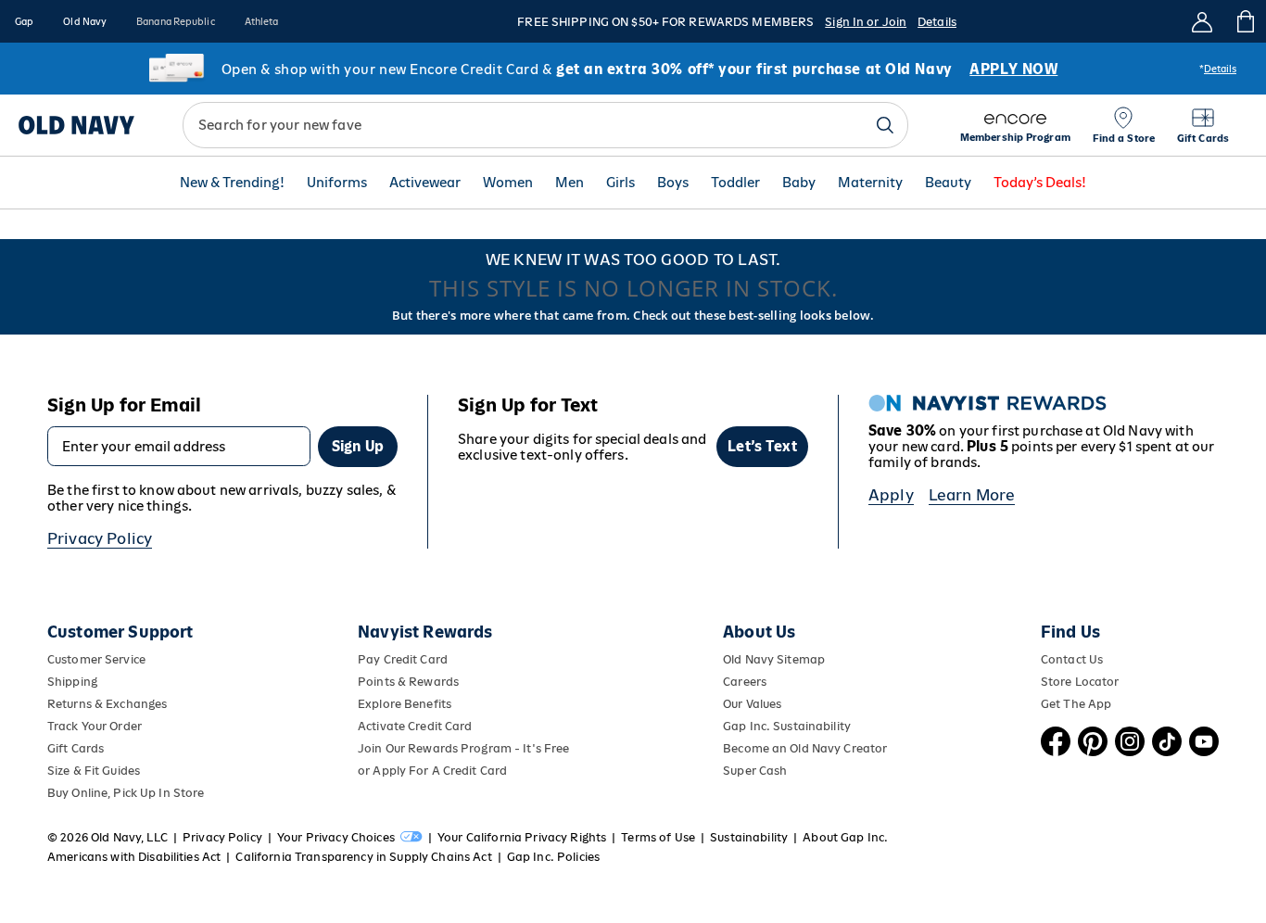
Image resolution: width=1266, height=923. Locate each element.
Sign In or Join (865, 22)
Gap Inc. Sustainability (787, 726)
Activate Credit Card (415, 726)
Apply (891, 495)
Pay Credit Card (403, 659)
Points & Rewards (408, 682)
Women (508, 183)
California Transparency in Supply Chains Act (363, 857)
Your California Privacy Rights (521, 837)
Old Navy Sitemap (774, 659)
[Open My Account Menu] (1202, 21)
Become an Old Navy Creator (805, 748)
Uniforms (337, 183)
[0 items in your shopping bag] (1244, 21)
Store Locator (1080, 682)
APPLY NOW (1013, 69)
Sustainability (749, 837)
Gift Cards (75, 748)
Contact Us (1072, 659)
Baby (799, 183)
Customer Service (96, 659)
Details (937, 22)
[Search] (885, 125)
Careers (744, 682)
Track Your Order (94, 726)
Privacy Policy (99, 538)
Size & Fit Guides (93, 771)
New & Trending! (232, 183)
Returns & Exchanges (107, 704)
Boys (673, 183)
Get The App (1076, 704)
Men (569, 183)
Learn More (972, 495)
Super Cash (755, 771)
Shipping (72, 682)
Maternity (870, 183)
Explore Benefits (404, 704)
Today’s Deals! (1040, 183)
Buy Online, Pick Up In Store (125, 793)
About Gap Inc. (845, 837)
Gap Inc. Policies (553, 857)
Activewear (425, 183)
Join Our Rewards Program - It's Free (463, 748)
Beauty (948, 183)
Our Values (752, 704)
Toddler (735, 183)
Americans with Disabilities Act (134, 857)
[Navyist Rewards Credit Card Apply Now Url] (633, 69)
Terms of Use (658, 837)
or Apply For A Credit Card (432, 771)
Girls (620, 183)
